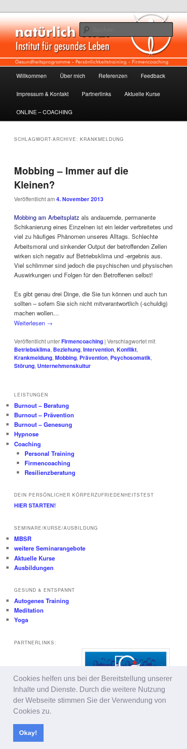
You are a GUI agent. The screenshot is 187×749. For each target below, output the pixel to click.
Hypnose (26, 434)
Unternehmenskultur (64, 366)
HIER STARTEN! (35, 505)
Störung (24, 366)
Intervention (98, 349)
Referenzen (113, 75)
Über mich (72, 75)
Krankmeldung (33, 357)
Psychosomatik (130, 357)
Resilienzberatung (50, 472)
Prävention (93, 357)
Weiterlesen (33, 323)
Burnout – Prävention (44, 415)
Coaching (27, 444)
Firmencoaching (82, 341)
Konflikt (127, 349)
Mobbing (66, 357)
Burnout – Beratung (41, 405)
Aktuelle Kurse (142, 93)
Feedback (153, 75)
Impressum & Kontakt (42, 93)
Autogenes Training (41, 600)
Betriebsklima (32, 349)
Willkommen (31, 75)
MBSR (22, 538)
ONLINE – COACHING (44, 112)
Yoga (21, 619)
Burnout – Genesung (43, 424)
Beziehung (66, 349)
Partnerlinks (96, 93)
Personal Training (49, 453)
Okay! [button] (28, 732)
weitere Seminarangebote (49, 548)
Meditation (29, 610)
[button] (54, 711)
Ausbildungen (34, 567)
